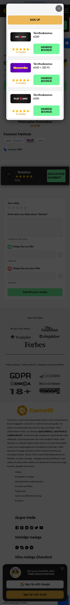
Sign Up (35, 20)
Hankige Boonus (46, 49)
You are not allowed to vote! (27, 49)
